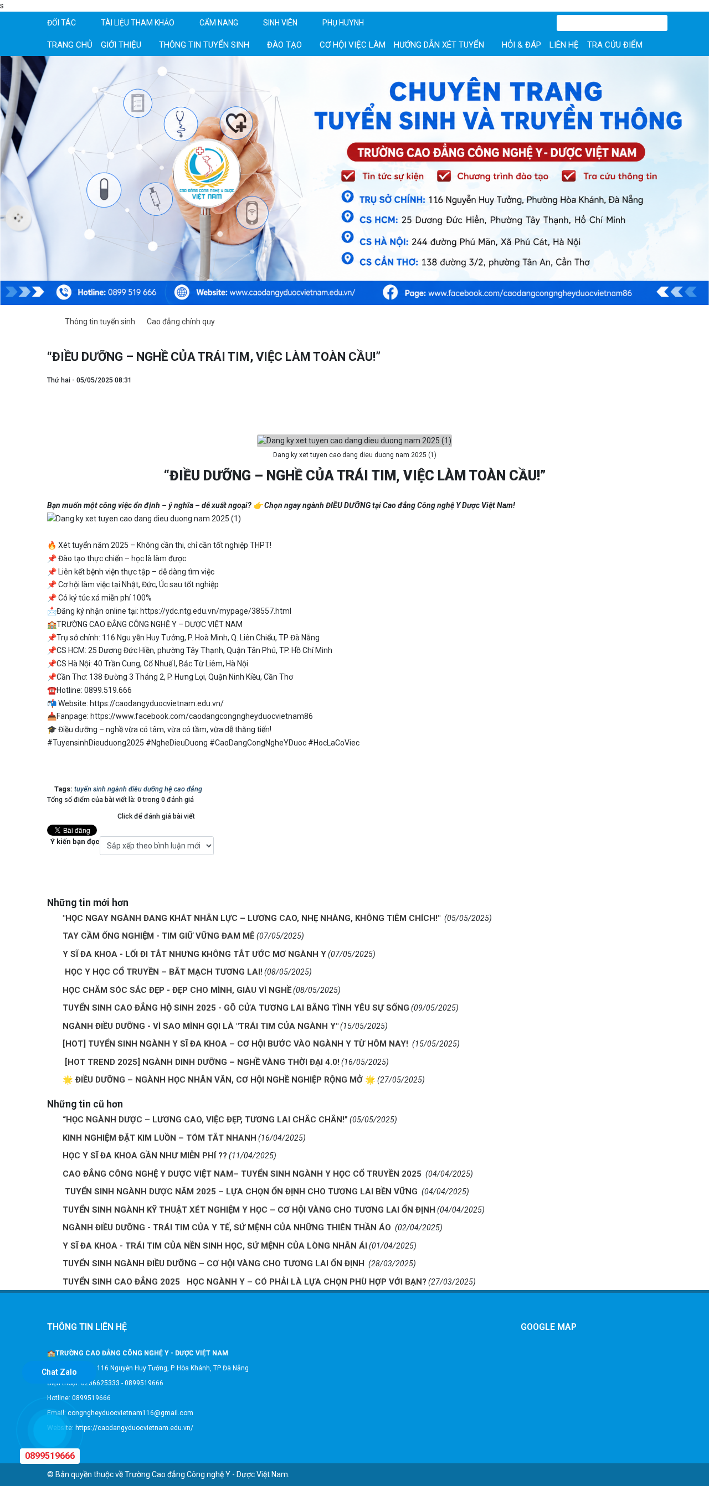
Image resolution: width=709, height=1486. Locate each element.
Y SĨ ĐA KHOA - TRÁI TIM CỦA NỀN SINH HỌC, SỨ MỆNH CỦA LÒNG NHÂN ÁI (215, 1246)
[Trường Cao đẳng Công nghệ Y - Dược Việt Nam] (354, 179)
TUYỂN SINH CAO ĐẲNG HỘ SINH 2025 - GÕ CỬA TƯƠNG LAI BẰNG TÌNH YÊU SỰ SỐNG (236, 1008)
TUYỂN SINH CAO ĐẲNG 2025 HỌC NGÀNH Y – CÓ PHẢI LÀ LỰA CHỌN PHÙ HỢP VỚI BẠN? (245, 1282)
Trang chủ (70, 45)
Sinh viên (280, 22)
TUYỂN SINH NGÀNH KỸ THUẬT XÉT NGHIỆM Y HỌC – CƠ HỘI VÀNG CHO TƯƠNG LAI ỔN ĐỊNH (249, 1210)
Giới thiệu (121, 45)
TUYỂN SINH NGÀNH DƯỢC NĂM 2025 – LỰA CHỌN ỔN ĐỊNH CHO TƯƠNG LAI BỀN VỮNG (241, 1192)
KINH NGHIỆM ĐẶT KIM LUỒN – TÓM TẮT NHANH (159, 1138)
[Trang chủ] (50, 322)
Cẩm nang (218, 22)
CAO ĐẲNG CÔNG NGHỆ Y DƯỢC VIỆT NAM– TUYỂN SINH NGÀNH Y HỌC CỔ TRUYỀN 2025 (243, 1174)
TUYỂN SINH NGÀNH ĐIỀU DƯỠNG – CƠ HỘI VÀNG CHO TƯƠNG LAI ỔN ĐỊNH (215, 1263)
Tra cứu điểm (615, 45)
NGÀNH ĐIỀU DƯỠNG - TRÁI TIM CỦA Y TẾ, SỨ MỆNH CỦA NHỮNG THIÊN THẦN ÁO (228, 1228)
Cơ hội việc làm (353, 45)
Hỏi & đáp (521, 45)
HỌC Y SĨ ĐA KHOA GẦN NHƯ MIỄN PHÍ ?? (145, 1156)
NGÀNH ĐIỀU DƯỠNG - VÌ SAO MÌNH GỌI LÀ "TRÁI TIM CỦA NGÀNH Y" (200, 1026)
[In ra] (656, 402)
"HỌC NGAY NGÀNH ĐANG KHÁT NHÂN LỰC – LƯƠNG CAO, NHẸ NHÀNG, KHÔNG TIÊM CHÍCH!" (253, 918)
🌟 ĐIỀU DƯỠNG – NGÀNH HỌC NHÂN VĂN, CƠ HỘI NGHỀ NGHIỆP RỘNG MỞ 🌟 (219, 1080)
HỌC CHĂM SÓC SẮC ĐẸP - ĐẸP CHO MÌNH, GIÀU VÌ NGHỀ (177, 990)
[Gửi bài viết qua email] (656, 391)
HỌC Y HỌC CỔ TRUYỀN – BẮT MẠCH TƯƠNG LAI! (163, 972)
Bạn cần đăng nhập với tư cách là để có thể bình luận (188, 873)
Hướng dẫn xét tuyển (439, 45)
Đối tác (61, 22)
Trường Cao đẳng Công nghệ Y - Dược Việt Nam (206, 1474)
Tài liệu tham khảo (137, 22)
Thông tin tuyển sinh (204, 45)
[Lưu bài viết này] (656, 414)
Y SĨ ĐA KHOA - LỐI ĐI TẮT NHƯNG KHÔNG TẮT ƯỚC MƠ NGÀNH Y (194, 954)
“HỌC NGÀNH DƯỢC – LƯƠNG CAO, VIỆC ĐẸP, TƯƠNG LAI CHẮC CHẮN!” (205, 1120)
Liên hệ (564, 45)
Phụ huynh (343, 22)
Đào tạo (284, 45)
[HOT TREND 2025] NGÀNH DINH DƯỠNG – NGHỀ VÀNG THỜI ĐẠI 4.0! (201, 1062)
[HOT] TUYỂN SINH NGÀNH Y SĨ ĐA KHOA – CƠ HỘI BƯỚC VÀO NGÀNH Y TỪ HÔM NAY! (236, 1044)
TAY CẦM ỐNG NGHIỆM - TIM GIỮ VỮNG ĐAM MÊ (159, 936)
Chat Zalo (59, 1372)
